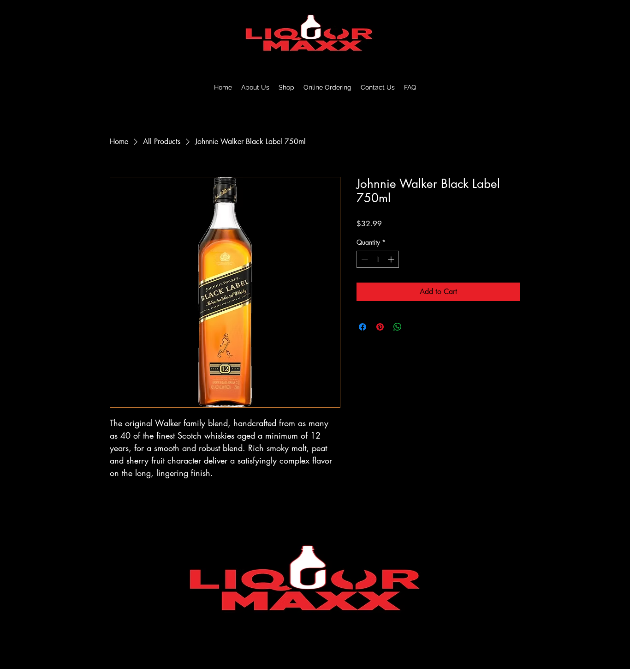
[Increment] (392, 259)
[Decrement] (363, 259)
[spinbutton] (377, 259)
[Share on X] (415, 326)
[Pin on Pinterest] (380, 326)
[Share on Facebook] (362, 326)
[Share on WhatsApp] (397, 326)
